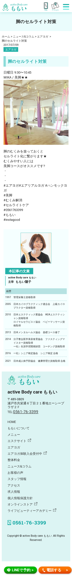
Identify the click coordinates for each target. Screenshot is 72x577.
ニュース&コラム (19, 466)
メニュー (14, 434)
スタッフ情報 (17, 479)
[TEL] (46, 5)
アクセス (14, 485)
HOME (12, 422)
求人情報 (14, 491)
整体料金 (14, 460)
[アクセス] (56, 5)
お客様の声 (15, 472)
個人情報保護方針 (20, 498)
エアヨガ (10, 49)
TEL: (23, 412)
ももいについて (19, 428)
